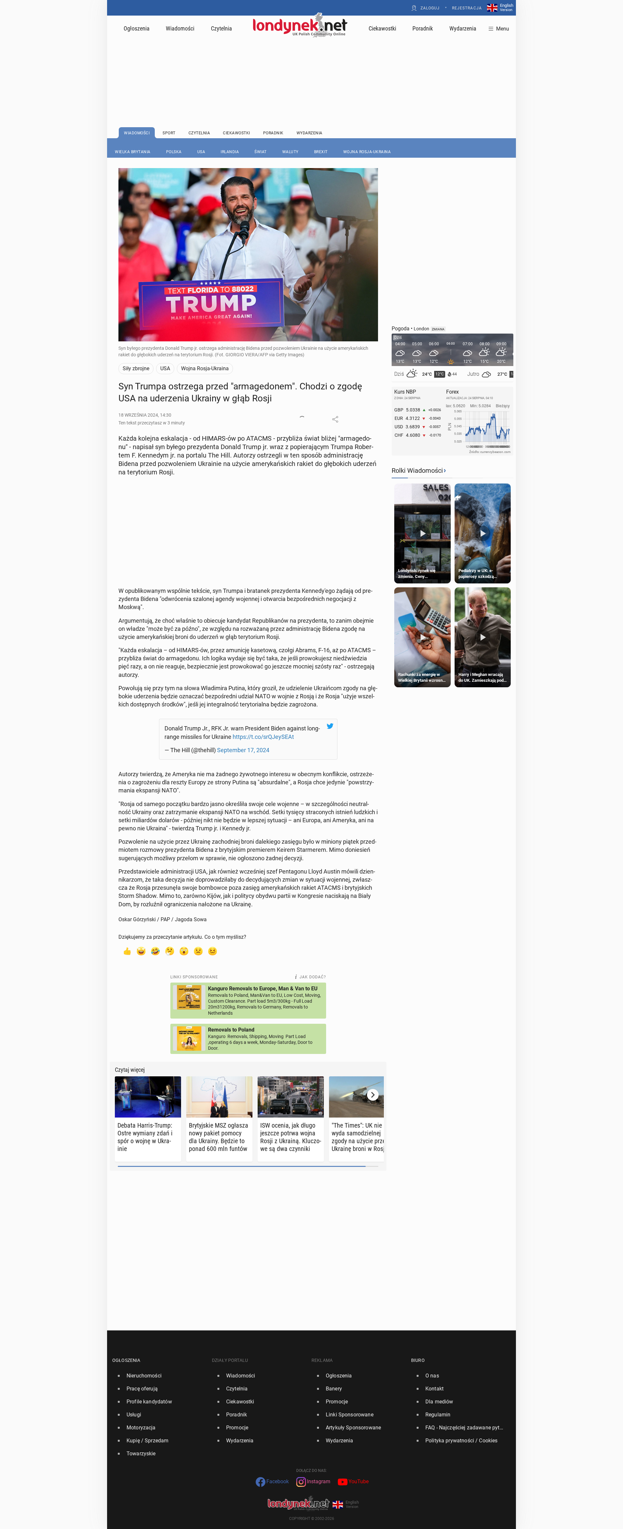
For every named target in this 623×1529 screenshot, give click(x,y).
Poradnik (422, 28)
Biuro (418, 1360)
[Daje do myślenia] (170, 951)
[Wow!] (184, 951)
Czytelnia (221, 28)
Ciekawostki (382, 28)
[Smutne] (198, 951)
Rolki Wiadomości (417, 470)
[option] (159, 1375)
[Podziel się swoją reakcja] (302, 419)
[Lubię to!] (127, 951)
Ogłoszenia (137, 28)
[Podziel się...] (335, 419)
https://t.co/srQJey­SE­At (263, 736)
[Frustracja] (212, 951)
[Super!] (141, 951)
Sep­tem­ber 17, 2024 (243, 750)
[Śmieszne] (155, 951)
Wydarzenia (462, 28)
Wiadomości (180, 28)
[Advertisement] (311, 66)
